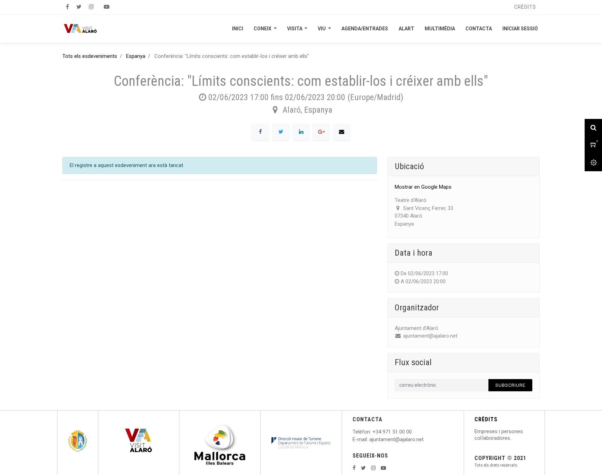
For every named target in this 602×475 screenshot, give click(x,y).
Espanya (135, 56)
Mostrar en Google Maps (423, 187)
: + (373, 432)
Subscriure (510, 385)
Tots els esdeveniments (89, 56)
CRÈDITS (485, 419)
